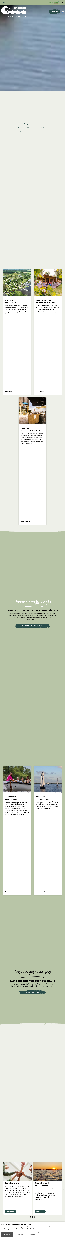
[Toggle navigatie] (3, 2)
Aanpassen (20, 1234)
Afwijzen (32, 1234)
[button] (31, 1217)
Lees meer (10, 1211)
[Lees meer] (17, 1171)
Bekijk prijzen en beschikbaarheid (32, 625)
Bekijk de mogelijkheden (32, 992)
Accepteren (7, 1234)
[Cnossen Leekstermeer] (13, 11)
